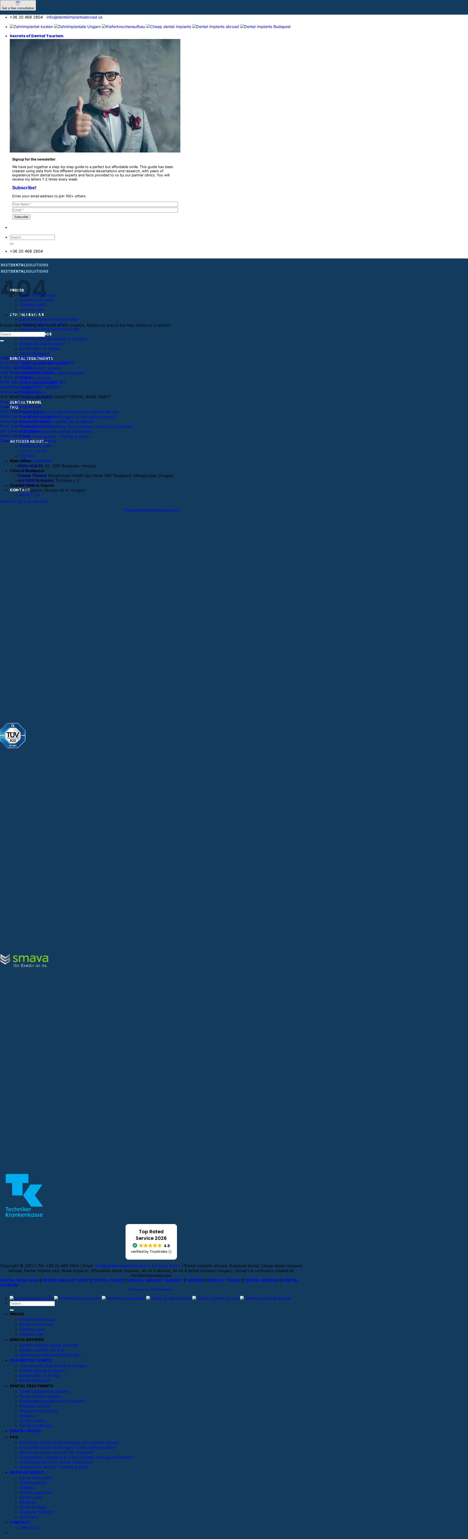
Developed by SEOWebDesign (151, 1289)
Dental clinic (31, 1497)
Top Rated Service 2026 (151, 1235)
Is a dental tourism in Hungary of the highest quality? (68, 416)
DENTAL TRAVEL (25, 402)
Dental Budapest (34, 353)
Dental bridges (33, 1507)
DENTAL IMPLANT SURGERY (155, 1280)
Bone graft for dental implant (26, 426)
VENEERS (196, 1280)
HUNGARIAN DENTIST (20, 392)
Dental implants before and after (49, 319)
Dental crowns (33, 1420)
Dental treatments (36, 460)
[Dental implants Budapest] (265, 26)
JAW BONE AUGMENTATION (26, 372)
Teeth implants (33, 1482)
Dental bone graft (35, 446)
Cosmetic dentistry (37, 1512)
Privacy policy (168, 1265)
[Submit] (12, 244)
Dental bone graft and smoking (28, 440)
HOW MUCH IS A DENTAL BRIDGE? (33, 382)
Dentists (27, 455)
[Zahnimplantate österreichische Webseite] (31, 26)
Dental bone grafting (38, 1410)
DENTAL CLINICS (108, 1280)
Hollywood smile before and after (50, 329)
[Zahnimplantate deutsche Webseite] (123, 26)
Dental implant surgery (40, 368)
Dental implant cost (37, 1319)
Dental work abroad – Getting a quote (54, 436)
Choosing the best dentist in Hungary (54, 338)
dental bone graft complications (29, 416)
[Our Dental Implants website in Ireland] (168, 26)
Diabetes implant (35, 377)
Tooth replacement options (44, 1391)
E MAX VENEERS (15, 377)
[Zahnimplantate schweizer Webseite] (77, 26)
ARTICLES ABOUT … (29, 1472)
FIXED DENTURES (16, 367)
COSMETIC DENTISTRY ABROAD (30, 387)
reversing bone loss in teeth (25, 421)
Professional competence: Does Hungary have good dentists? (76, 426)
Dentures (28, 1502)
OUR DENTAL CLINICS (31, 1360)
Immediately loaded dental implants (52, 1401)
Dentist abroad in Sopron (43, 343)
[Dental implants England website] (215, 26)
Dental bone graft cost (20, 406)
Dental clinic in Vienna (40, 348)
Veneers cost (31, 1334)
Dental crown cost (36, 1324)
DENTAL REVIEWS (261, 1280)
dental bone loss (15, 435)
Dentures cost (32, 304)
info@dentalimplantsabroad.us (74, 17)
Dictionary (29, 1516)
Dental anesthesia (36, 1425)
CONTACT (20, 1522)
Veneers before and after (42, 1350)
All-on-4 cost (12, 401)
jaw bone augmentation (21, 430)
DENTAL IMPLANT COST (65, 1280)
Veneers (27, 1415)
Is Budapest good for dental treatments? (56, 431)
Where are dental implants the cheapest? (57, 421)
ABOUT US (29, 494)
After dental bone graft (20, 411)
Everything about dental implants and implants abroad (69, 411)
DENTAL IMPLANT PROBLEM (26, 357)
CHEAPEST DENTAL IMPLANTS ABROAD (37, 362)
